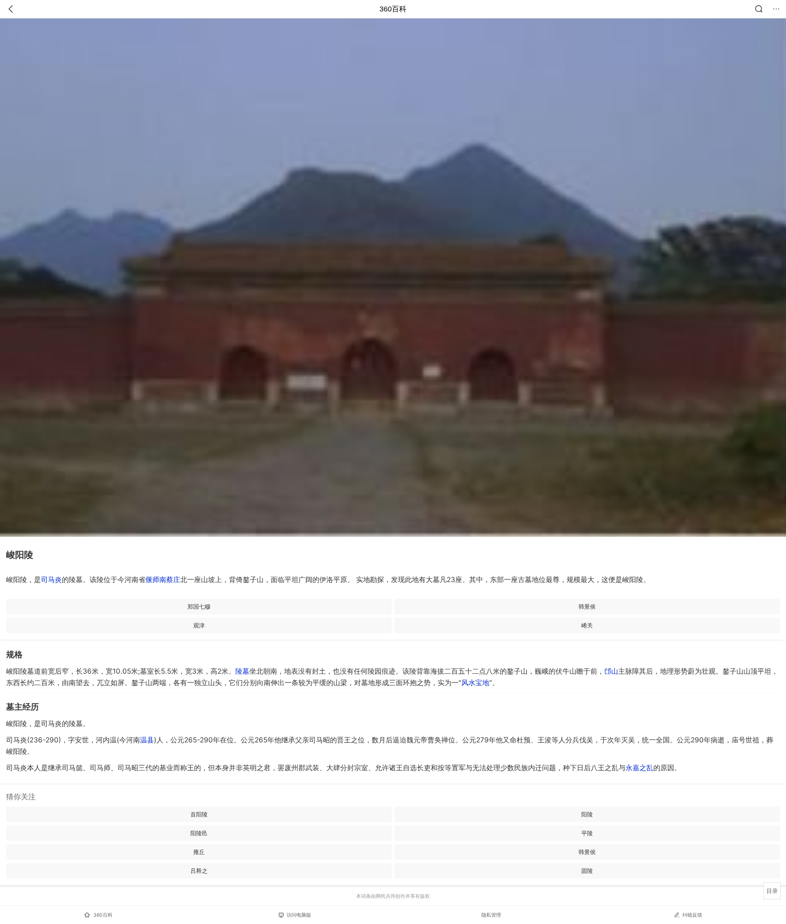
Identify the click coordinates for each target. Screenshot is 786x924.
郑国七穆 (198, 606)
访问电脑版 (299, 915)
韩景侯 (587, 606)
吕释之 (199, 870)
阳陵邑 (199, 833)
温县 (147, 740)
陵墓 (242, 671)
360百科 (393, 9)
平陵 (587, 833)
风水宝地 (475, 683)
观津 (199, 625)
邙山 (611, 671)
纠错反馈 (692, 915)
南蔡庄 (169, 580)
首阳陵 (199, 814)
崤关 (587, 625)
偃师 (152, 580)
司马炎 (51, 580)
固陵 (587, 870)
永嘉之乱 (639, 768)
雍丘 (199, 851)
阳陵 (587, 814)
